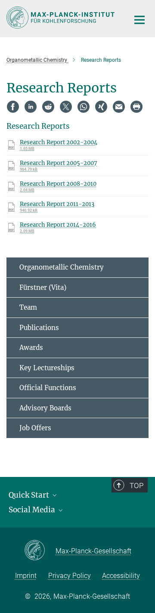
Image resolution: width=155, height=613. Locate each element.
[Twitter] (65, 106)
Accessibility (121, 576)
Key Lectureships (46, 368)
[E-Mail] (118, 106)
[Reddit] (48, 106)
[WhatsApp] (83, 106)
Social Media (33, 509)
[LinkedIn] (30, 106)
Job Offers (35, 428)
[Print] (136, 106)
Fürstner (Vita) (42, 287)
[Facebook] (12, 106)
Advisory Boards (45, 408)
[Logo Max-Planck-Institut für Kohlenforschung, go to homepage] (61, 17)
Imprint (26, 576)
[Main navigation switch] (139, 20)
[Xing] (101, 106)
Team (28, 307)
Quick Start (30, 495)
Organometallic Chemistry (61, 267)
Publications (39, 328)
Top (136, 485)
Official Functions (47, 388)
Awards (31, 347)
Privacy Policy (69, 576)
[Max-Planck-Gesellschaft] (40, 550)
